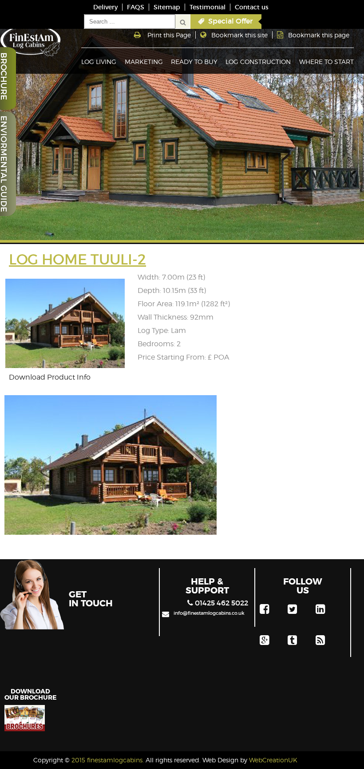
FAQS (135, 7)
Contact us (252, 7)
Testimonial (208, 7)
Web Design (220, 760)
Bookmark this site (239, 35)
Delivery (105, 7)
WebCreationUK (273, 760)
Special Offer (230, 20)
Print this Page (169, 35)
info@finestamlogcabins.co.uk (209, 613)
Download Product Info (50, 377)
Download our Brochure (30, 694)
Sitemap (167, 7)
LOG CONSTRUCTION (258, 61)
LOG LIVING (98, 61)
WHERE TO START (326, 61)
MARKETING (144, 61)
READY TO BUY (194, 61)
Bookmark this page (318, 35)
